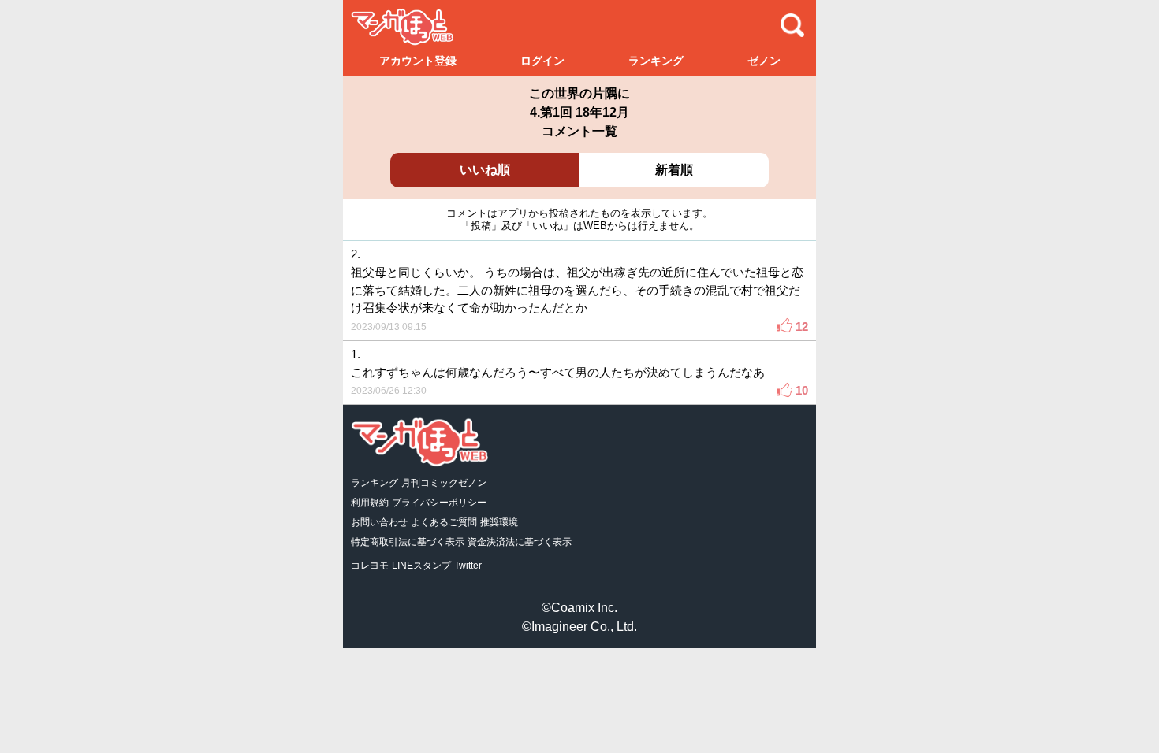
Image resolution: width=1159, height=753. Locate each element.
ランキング (656, 60)
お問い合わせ (379, 522)
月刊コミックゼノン (443, 482)
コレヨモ (370, 565)
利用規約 (370, 502)
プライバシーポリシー (439, 502)
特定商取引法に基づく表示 (407, 541)
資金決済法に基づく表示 (520, 541)
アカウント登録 (418, 60)
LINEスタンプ (421, 565)
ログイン (542, 60)
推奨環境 (499, 522)
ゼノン (764, 60)
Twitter (468, 565)
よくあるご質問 (444, 522)
